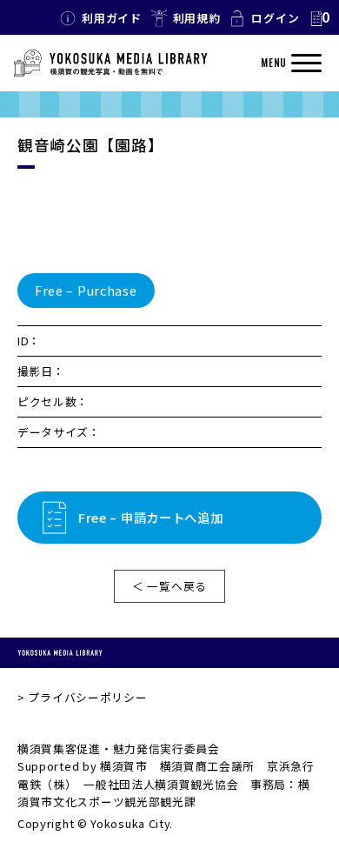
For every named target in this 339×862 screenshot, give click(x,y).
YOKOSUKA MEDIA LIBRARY (60, 652)
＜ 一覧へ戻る (169, 586)
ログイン (275, 18)
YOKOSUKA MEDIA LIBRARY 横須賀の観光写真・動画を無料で (110, 63)
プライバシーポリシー (87, 697)
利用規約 (197, 18)
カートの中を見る (319, 18)
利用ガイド (112, 18)
